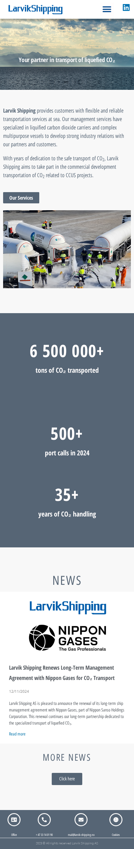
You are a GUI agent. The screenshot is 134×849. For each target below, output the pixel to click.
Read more (17, 734)
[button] (107, 9)
